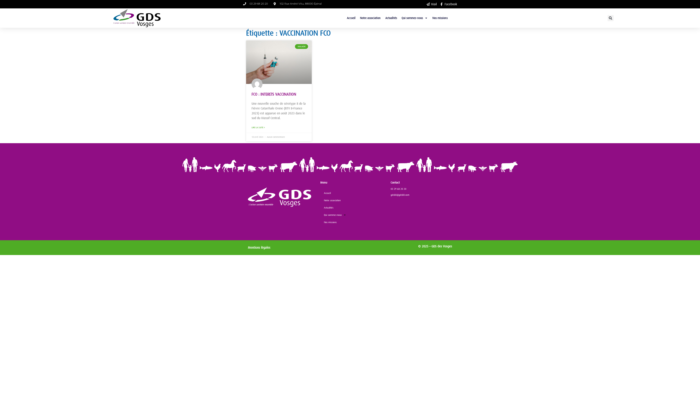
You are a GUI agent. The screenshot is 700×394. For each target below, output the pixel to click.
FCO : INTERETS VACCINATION (274, 94)
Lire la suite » (258, 127)
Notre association (370, 18)
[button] (611, 18)
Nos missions (440, 18)
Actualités (391, 18)
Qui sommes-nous (412, 18)
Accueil (351, 18)
